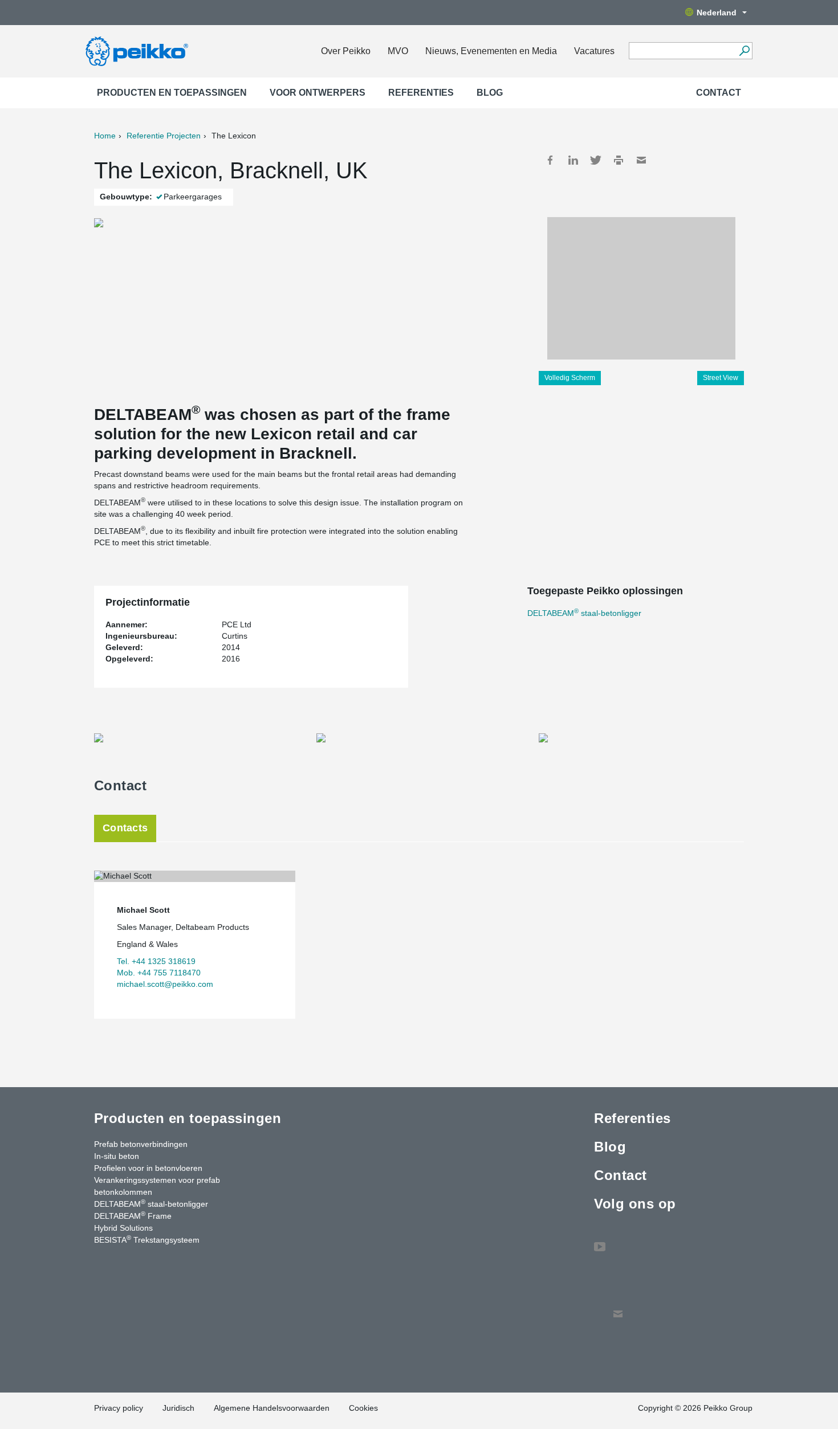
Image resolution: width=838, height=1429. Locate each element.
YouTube (599, 1241)
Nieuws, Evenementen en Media (491, 51)
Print (618, 160)
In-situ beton (116, 1156)
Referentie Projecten (164, 135)
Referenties (421, 92)
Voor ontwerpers (317, 92)
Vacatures (594, 51)
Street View (720, 378)
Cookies (363, 1407)
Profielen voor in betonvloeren (148, 1168)
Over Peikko (346, 51)
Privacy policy (118, 1407)
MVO (398, 51)
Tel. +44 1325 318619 (156, 961)
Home (105, 135)
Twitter (595, 160)
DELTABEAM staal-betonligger (584, 613)
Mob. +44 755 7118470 (159, 972)
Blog (490, 92)
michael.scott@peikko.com (165, 984)
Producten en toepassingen (172, 92)
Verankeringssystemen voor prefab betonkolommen (157, 1186)
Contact (718, 92)
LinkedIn (573, 160)
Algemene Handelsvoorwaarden (271, 1407)
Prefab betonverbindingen (141, 1144)
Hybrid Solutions (123, 1227)
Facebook (550, 160)
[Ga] (744, 51)
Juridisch (178, 1407)
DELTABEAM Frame (133, 1215)
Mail (641, 160)
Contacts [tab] (125, 828)
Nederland (717, 12)
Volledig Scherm (569, 378)
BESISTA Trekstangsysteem (147, 1239)
